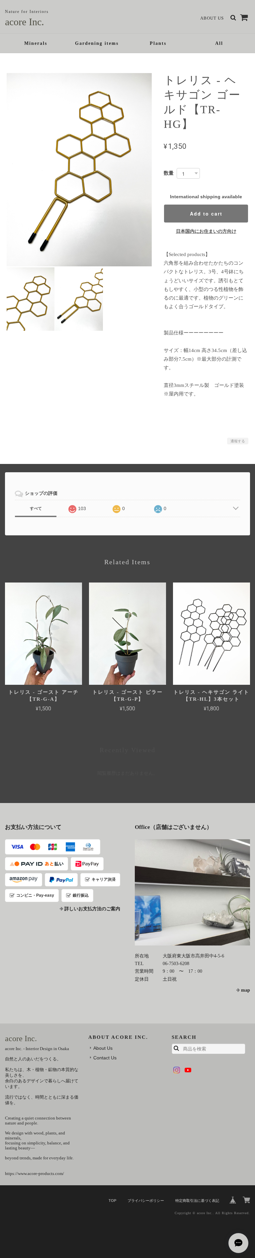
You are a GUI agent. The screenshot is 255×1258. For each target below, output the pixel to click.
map (245, 990)
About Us (212, 18)
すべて (36, 508)
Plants (158, 43)
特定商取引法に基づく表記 (197, 1201)
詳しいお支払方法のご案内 (92, 908)
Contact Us (105, 1057)
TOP (112, 1201)
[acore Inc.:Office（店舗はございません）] (192, 892)
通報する (237, 441)
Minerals (35, 43)
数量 (169, 173)
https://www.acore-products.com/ (34, 1173)
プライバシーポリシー (146, 1201)
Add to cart (206, 213)
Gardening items (97, 43)
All (219, 43)
